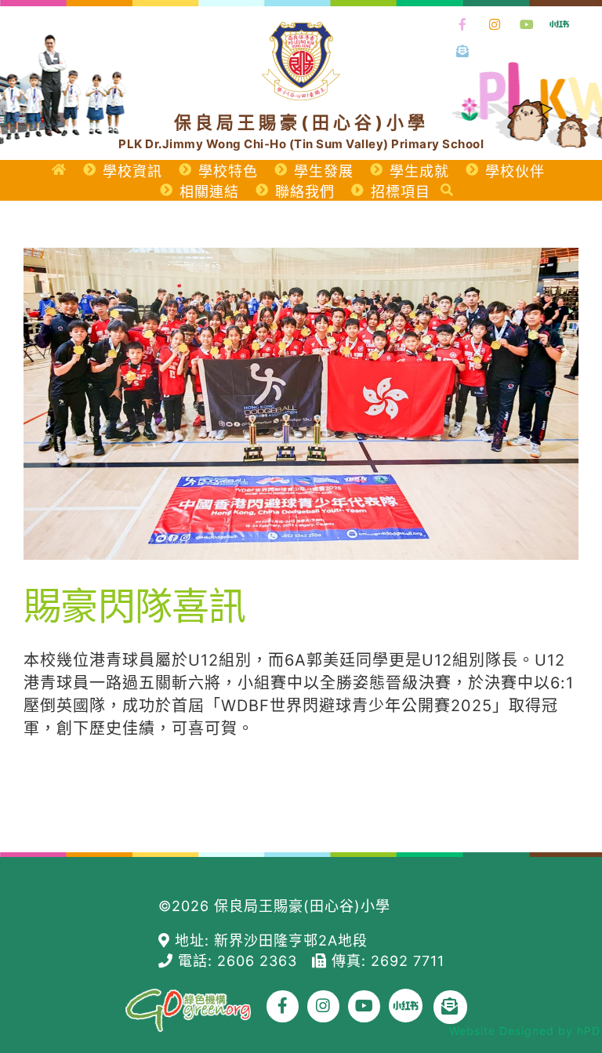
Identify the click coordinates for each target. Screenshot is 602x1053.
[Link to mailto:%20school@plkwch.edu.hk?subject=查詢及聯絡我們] (463, 51)
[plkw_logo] (301, 29)
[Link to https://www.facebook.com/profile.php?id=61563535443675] (463, 25)
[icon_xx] (559, 18)
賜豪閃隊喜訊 (135, 606)
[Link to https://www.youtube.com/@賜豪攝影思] (526, 25)
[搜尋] (447, 190)
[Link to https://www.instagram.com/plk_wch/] (495, 25)
